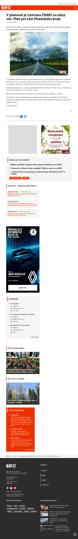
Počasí (25, 178)
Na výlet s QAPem (16, 379)
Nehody (22, 509)
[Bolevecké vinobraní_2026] (55, 139)
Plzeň (9, 506)
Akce (15, 506)
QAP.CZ (8, 456)
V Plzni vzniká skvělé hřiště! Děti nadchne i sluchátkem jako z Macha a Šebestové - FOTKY (22, 204)
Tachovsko (18, 511)
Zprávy (15, 456)
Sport (44, 480)
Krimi (44, 475)
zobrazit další (34, 337)
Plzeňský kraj (15, 178)
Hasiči (26, 511)
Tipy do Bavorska (16, 348)
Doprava (30, 509)
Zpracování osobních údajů (13, 491)
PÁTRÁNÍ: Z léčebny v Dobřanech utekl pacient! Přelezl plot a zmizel (22, 194)
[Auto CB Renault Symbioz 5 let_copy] (22, 292)
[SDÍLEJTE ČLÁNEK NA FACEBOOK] (21, 116)
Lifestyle (45, 485)
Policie (22, 506)
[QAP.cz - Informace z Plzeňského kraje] (6, 7)
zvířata (33, 511)
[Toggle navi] (75, 8)
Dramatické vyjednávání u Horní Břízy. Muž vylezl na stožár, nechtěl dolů (21, 214)
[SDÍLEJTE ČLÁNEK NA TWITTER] (25, 116)
